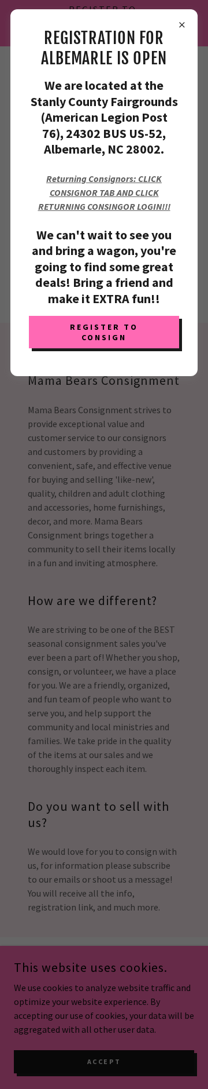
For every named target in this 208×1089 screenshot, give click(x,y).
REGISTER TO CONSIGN (104, 332)
